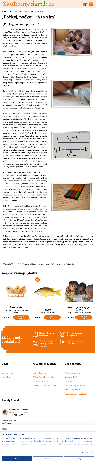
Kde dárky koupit (72, 389)
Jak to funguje (39, 373)
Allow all (17, 459)
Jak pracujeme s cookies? (76, 394)
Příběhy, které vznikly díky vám (47, 385)
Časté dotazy (70, 381)
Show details (84, 452)
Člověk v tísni (8, 373)
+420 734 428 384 (16, 415)
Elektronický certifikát (75, 385)
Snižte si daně (71, 377)
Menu (90, 6)
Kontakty (6, 377)
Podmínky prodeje (73, 373)
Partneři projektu (40, 381)
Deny (79, 459)
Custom (47, 459)
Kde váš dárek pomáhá (43, 377)
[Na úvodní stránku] (42, 4)
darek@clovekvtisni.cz (19, 412)
